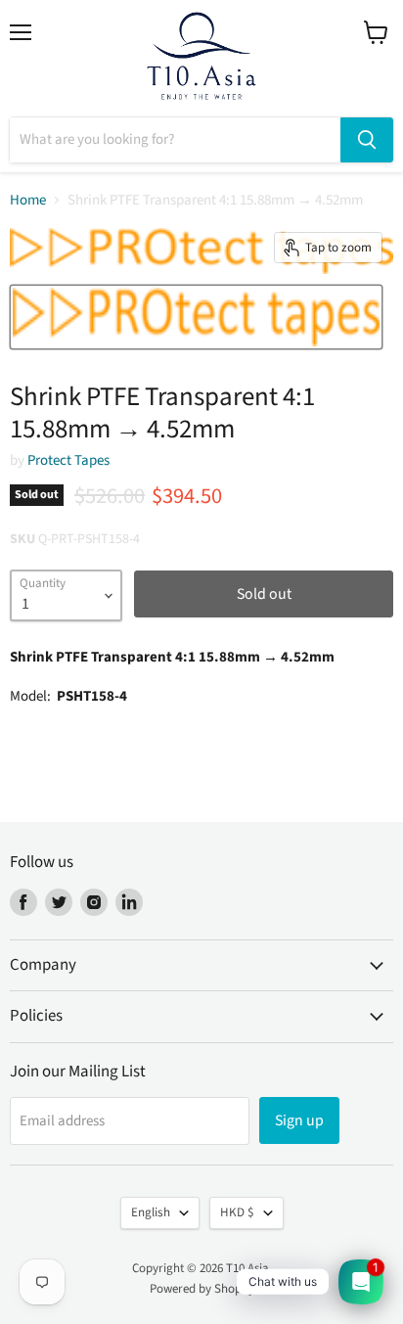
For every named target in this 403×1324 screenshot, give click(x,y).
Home (28, 200)
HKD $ (237, 1212)
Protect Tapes (68, 460)
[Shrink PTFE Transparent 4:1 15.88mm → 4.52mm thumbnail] (196, 317)
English (150, 1212)
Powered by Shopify (202, 1289)
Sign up (299, 1120)
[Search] (366, 139)
